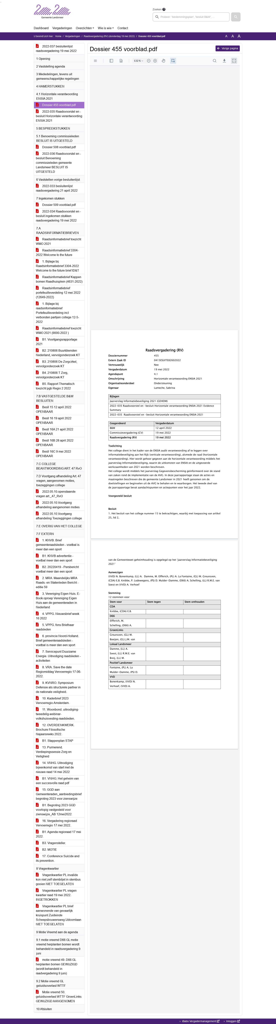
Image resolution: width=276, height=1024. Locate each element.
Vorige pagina (229, 48)
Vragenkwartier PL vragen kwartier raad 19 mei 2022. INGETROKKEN (56, 895)
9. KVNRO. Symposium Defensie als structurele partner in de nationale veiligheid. (58, 687)
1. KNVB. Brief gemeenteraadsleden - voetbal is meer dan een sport (57, 545)
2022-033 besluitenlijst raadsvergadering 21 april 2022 (57, 188)
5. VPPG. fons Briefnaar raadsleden (55, 627)
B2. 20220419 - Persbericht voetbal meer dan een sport (57, 569)
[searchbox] (191, 16)
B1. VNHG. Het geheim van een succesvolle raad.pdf (57, 781)
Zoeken (157, 9)
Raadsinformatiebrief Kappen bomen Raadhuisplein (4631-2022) (59, 279)
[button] (236, 16)
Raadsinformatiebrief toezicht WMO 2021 (58, 241)
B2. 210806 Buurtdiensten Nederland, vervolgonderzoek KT (58, 353)
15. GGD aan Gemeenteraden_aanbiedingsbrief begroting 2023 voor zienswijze (58, 794)
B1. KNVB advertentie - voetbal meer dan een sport (54, 558)
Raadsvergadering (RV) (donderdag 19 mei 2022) (109, 36)
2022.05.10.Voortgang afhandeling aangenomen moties (58, 505)
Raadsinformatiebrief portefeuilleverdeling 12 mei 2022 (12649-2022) (58, 293)
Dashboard (41, 28)
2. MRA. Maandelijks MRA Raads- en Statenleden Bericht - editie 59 (57, 582)
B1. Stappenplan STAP (57, 740)
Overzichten (84, 28)
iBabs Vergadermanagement (199, 1021)
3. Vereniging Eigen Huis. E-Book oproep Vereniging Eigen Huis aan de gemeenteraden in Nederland (58, 600)
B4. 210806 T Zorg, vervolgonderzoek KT (52, 375)
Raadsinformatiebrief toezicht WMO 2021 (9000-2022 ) (58, 331)
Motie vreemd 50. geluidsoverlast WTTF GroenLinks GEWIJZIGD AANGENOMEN (58, 997)
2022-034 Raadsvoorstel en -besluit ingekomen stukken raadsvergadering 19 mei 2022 (58, 216)
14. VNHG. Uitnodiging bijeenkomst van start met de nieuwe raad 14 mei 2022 (55, 767)
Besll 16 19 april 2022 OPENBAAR (53, 420)
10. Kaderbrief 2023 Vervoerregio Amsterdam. (52, 701)
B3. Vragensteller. (53, 843)
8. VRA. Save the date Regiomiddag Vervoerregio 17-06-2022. (58, 672)
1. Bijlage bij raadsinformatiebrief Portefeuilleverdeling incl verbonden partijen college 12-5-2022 (57, 312)
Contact (123, 28)
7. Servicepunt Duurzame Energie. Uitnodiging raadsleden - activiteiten (58, 656)
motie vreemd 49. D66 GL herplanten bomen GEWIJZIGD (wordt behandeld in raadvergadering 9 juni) (56, 966)
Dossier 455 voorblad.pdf (58, 105)
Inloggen (231, 1021)
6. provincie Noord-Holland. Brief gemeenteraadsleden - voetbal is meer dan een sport (57, 640)
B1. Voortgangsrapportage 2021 (56, 342)
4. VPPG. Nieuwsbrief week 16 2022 (57, 616)
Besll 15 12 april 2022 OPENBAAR (53, 409)
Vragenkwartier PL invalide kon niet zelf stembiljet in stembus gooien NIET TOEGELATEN (58, 879)
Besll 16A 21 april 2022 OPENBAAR (54, 431)
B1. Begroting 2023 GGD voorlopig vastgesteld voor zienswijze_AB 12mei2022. (55, 810)
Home (58, 36)
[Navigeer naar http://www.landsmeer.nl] (52, 14)
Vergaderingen (62, 28)
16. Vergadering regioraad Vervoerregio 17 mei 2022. (56, 823)
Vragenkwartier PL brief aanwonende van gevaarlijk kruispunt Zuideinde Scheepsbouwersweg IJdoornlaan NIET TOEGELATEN (58, 915)
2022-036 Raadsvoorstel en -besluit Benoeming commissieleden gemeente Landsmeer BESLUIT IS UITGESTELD (58, 162)
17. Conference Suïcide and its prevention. (57, 858)
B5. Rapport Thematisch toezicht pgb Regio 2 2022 (55, 386)
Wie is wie (105, 28)
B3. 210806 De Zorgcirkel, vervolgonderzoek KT (56, 364)
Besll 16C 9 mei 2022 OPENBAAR (53, 454)
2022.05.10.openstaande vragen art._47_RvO (55, 494)
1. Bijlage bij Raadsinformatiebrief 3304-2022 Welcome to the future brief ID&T (57, 266)
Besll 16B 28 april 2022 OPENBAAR (54, 443)
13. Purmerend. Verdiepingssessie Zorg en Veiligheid (54, 752)
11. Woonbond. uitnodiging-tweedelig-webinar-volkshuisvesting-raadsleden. (57, 714)
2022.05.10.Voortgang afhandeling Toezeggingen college (59, 516)
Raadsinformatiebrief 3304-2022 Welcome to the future (57, 252)
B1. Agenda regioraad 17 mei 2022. (58, 834)
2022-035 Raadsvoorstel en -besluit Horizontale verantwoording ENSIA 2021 (59, 116)
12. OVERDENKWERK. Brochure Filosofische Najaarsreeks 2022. (55, 730)
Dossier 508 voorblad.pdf (58, 147)
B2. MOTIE (49, 849)
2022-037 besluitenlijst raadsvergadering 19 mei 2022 (56, 48)
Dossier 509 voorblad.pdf (58, 204)
